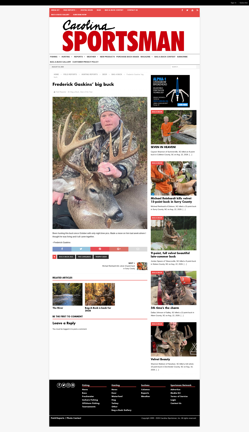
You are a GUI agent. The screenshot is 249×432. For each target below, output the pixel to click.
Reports (145, 393)
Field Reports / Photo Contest (66, 418)
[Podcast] (197, 10)
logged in (67, 329)
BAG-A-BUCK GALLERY (60, 15)
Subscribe (244, 3)
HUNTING (66, 57)
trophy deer (101, 257)
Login (173, 400)
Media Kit (55, 10)
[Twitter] (187, 10)
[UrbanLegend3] (170, 106)
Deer (104, 74)
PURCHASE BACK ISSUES (127, 57)
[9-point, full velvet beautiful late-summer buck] (173, 233)
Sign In (233, 3)
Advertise (175, 390)
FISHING (53, 57)
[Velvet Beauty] (173, 339)
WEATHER (91, 57)
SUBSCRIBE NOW (79, 15)
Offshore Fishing (90, 403)
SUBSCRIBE (182, 57)
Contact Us (132, 10)
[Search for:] (183, 67)
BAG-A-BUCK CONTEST (114, 10)
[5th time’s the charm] (173, 288)
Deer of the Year (86, 92)
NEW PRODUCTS (107, 57)
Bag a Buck (74, 92)
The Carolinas (84, 257)
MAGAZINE (145, 57)
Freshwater (88, 397)
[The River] (67, 294)
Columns (145, 390)
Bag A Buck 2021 (66, 257)
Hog (114, 400)
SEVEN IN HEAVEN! (163, 147)
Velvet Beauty (160, 359)
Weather (145, 397)
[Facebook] (182, 10)
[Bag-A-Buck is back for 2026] (100, 294)
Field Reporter (61, 92)
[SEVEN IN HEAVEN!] (173, 127)
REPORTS (78, 57)
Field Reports (69, 10)
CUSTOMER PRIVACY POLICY (85, 62)
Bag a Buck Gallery (121, 410)
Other (114, 407)
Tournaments (89, 407)
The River (58, 308)
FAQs (99, 10)
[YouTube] (192, 10)
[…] (190, 155)
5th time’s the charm (165, 308)
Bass (84, 393)
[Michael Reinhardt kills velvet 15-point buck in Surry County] (173, 178)
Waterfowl (117, 397)
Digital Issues (87, 10)
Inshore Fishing (90, 400)
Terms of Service (179, 397)
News (85, 390)
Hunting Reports (90, 74)
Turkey (115, 403)
